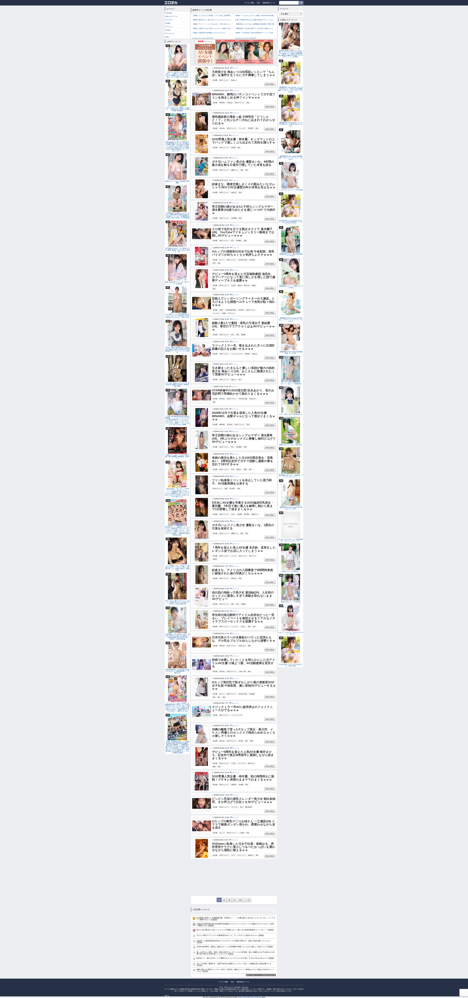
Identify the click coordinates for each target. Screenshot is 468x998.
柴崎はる (250, 855)
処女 (232, 604)
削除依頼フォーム (269, 3)
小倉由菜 (247, 354)
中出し (233, 514)
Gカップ (221, 832)
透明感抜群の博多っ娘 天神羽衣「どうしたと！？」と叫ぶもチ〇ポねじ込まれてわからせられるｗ (243, 120)
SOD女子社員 (243, 260)
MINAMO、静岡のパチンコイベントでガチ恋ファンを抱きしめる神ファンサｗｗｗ (243, 96)
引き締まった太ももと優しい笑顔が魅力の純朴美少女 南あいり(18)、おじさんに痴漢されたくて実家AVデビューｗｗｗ (243, 371)
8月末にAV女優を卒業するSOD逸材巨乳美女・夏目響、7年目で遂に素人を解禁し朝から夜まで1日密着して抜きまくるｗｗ (243, 506)
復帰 (226, 488)
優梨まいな (234, 170)
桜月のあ (246, 285)
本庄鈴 (215, 559)
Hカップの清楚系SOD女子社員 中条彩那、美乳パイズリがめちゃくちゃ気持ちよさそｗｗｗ (243, 253)
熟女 (240, 218)
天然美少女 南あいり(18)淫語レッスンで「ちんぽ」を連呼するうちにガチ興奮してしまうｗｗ (243, 73)
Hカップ (221, 260)
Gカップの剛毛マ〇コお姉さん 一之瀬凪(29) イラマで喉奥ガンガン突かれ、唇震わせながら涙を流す (243, 824)
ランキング (170, 33)
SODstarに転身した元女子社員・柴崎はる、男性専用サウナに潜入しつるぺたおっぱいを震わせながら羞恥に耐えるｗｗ (243, 847)
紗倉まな (234, 192)
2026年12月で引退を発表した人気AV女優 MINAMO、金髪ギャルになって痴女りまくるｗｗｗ (243, 416)
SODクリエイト (224, 80)
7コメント (235, 248)
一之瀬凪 (241, 832)
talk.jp (167, 996)
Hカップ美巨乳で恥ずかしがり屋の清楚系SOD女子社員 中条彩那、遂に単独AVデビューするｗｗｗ (244, 685)
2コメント (235, 499)
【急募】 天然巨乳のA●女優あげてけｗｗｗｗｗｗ (208, 33)
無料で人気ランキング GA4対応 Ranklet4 (260, 975)
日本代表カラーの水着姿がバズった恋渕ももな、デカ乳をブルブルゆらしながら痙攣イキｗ (243, 639)
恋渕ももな (242, 645)
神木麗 (233, 147)
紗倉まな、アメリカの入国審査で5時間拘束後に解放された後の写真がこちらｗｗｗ (242, 571)
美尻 (251, 741)
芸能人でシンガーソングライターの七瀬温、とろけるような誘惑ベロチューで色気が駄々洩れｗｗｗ (243, 302)
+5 (248, 900)
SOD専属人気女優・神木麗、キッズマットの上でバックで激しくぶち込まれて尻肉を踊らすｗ (243, 141)
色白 (254, 626)
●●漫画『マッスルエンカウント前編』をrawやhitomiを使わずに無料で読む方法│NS (255, 15)
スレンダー (242, 128)
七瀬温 (224, 313)
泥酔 (245, 469)
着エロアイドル (171, 16)
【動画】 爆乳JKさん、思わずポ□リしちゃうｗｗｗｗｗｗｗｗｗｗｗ (212, 20)
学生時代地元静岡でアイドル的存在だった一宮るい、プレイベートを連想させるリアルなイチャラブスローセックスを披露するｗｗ (243, 618)
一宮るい (243, 626)
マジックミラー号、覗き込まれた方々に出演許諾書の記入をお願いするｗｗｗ (243, 347)
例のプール (252, 556)
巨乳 (214, 263)
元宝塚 (233, 285)
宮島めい (239, 469)
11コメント (235, 431)
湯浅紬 (243, 604)
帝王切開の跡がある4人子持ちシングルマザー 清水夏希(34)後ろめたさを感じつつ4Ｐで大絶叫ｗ (243, 210)
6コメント (234, 180)
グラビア (169, 20)
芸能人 (168, 23)
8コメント (235, 90)
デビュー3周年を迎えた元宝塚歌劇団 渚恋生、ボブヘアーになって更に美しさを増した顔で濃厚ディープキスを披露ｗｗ (243, 277)
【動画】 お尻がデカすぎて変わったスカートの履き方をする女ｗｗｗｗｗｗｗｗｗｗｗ (212, 28)
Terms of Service (255, 997)
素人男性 (246, 514)
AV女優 (215, 80)
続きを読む (270, 84)
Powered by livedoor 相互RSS (202, 38)
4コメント (234, 158)
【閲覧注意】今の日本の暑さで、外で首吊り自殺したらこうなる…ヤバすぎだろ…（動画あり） (255, 28)
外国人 (168, 30)
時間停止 (234, 784)
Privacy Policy (242, 997)
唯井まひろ (251, 763)
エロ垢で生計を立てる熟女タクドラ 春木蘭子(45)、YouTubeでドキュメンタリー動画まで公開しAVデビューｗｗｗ (243, 232)
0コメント (235, 521)
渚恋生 (254, 285)
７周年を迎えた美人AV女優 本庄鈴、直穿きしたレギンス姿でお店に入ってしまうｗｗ (244, 549)
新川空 (241, 741)
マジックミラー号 (236, 354)
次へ (241, 900)
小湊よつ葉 (242, 671)
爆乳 (249, 645)
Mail (258, 3)
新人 (232, 240)
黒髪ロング (255, 514)
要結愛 (243, 334)
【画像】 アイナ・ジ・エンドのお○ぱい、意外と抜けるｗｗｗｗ (212, 24)
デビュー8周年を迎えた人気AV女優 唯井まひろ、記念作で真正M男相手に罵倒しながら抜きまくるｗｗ (243, 755)
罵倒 (214, 766)
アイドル (169, 27)
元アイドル (231, 313)
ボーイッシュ (242, 855)
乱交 (232, 469)
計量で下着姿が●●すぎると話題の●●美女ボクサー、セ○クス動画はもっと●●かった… (255, 20)
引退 (241, 170)
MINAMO (222, 102)
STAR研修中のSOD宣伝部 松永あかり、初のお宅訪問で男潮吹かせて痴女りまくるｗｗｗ (243, 392)
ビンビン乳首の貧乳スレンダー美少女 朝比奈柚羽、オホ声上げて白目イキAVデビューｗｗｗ (243, 800)
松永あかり (252, 398)
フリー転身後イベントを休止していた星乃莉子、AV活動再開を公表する (242, 482)
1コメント (235, 113)
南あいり (234, 80)
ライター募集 (249, 3)
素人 (168, 37)
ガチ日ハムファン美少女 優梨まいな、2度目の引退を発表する (243, 527)
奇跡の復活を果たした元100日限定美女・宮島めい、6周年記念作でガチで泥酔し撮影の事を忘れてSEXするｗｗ (242, 461)
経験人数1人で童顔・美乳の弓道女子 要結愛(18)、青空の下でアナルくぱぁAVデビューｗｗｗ (243, 326)
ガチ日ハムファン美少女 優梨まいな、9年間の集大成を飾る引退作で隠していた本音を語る (243, 163)
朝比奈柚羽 (248, 807)
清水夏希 (234, 218)
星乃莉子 (232, 488)
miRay (221, 310)
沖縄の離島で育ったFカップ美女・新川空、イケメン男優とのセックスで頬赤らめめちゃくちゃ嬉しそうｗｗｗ (243, 732)
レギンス (234, 556)
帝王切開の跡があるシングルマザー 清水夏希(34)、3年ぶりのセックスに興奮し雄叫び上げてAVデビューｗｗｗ (244, 438)
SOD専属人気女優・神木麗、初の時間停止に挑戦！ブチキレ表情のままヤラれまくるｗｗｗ (243, 778)
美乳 (237, 334)
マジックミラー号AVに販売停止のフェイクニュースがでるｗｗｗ (242, 708)
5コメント (235, 225)
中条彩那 (252, 260)
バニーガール (242, 763)
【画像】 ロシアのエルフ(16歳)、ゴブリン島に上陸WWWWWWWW (212, 15)
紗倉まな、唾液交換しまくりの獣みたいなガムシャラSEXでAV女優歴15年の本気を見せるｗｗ (243, 186)
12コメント (235, 566)
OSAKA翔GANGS (230, 310)
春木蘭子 (239, 240)
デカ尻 (233, 763)
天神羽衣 (250, 128)
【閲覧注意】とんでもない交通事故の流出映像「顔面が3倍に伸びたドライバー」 (255, 24)
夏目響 (240, 514)
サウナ (233, 855)
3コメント (235, 68)
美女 (248, 102)
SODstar (229, 102)
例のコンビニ (243, 556)
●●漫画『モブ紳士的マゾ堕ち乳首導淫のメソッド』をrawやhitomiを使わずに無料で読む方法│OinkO (255, 33)
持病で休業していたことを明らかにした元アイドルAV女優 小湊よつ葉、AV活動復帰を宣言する (243, 663)
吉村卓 (240, 285)
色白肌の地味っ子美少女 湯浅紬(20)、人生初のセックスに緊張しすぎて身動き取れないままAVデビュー (243, 596)
